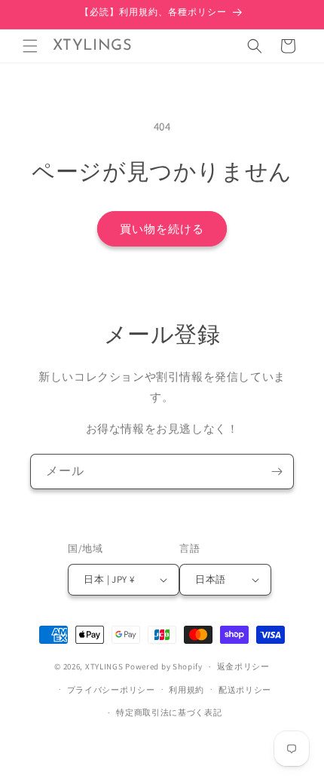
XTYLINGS (104, 666)
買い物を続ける (162, 229)
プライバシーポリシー (111, 690)
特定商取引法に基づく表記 (169, 712)
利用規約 (186, 690)
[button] (30, 46)
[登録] (276, 471)
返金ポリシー (243, 666)
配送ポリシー (245, 690)
